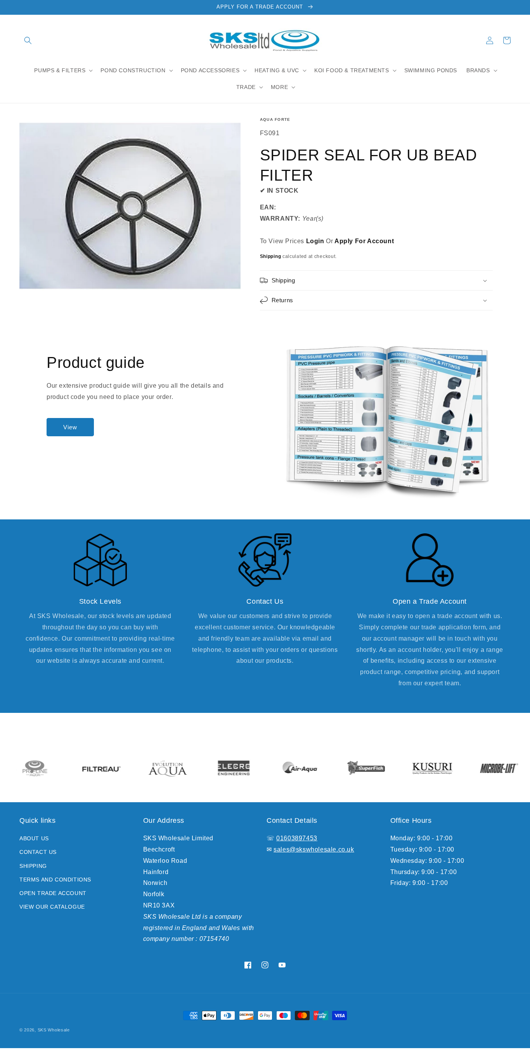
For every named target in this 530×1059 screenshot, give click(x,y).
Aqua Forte (275, 119)
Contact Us (38, 852)
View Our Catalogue (52, 907)
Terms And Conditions (55, 879)
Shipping (270, 256)
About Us (34, 838)
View (70, 427)
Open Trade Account (53, 893)
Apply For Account (364, 241)
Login (315, 241)
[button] (27, 40)
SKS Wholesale (54, 1030)
